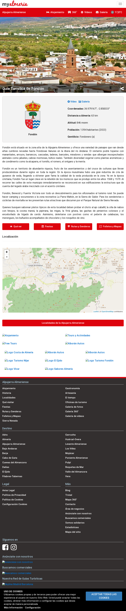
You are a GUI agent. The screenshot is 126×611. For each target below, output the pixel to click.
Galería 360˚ (72, 411)
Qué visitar (8, 402)
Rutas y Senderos (80, 226)
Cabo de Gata (9, 457)
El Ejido (6, 471)
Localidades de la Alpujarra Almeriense (63, 323)
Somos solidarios (74, 522)
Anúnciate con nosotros (78, 513)
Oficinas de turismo (76, 402)
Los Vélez (70, 448)
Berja (5, 453)
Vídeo (73, 101)
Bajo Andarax (9, 448)
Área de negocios (74, 508)
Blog (67, 490)
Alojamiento (9, 388)
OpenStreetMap (107, 311)
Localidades (8, 397)
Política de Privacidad (14, 495)
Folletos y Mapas (111, 226)
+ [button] (7, 252)
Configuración (33, 607)
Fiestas (48, 226)
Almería (6, 439)
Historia (6, 393)
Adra (5, 434)
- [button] (7, 257)
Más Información (13, 607)
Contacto (70, 504)
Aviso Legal (8, 490)
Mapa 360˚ (71, 499)
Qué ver (17, 226)
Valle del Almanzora (76, 471)
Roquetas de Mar (74, 467)
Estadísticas (72, 527)
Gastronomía (72, 388)
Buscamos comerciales (78, 518)
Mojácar (69, 453)
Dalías (5, 467)
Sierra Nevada (10, 420)
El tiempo (70, 397)
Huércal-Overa (73, 439)
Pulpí (68, 462)
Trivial (68, 495)
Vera (67, 476)
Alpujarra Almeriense (14, 12)
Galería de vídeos (74, 416)
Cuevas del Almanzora (14, 462)
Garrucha (70, 434)
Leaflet (95, 311)
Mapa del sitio (73, 532)
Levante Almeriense (76, 444)
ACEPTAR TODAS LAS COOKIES (103, 596)
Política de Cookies (12, 499)
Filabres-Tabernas (12, 476)
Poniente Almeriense (76, 457)
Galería (85, 101)
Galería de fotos (74, 406)
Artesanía (70, 393)
